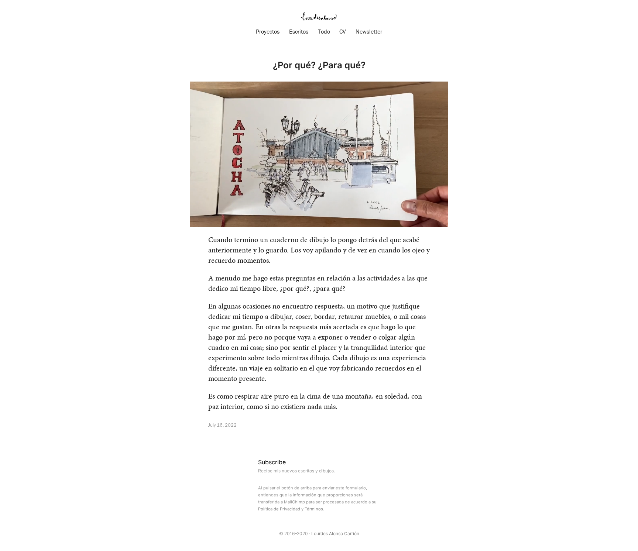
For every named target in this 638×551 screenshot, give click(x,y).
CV (342, 31)
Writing (217, 439)
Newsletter (369, 31)
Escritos (298, 31)
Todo (324, 31)
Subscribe (272, 462)
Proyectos (267, 31)
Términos (314, 509)
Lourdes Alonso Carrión (335, 533)
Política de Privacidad (279, 509)
